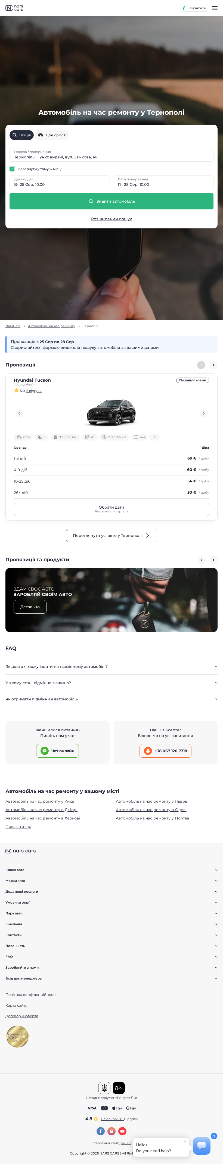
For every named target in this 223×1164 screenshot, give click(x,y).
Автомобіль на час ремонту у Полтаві (153, 818)
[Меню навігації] (214, 8)
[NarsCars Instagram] (111, 1131)
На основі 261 (119, 1119)
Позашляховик (192, 380)
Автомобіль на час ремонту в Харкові (42, 818)
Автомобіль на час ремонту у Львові (152, 801)
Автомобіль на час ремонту (51, 326)
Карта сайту (16, 1005)
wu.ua (126, 1143)
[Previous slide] (19, 413)
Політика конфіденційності (30, 994)
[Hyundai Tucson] (111, 413)
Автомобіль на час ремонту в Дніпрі (41, 809)
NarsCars (12, 326)
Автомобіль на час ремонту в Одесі (151, 809)
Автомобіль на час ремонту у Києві (40, 801)
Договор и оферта (21, 1016)
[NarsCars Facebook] (101, 1131)
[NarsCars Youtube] (122, 1131)
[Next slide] (213, 365)
